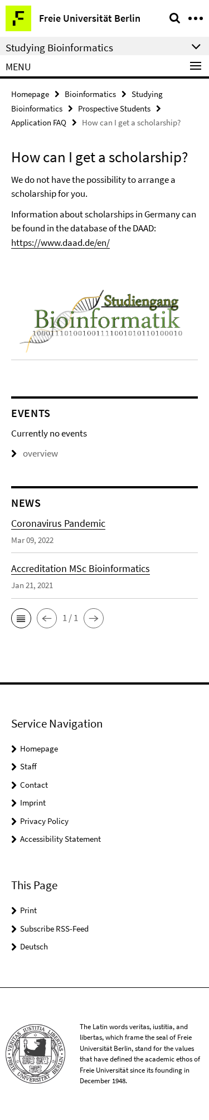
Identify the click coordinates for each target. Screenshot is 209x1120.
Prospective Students (114, 108)
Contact (34, 784)
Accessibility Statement (60, 838)
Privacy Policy (44, 821)
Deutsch (34, 946)
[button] (21, 618)
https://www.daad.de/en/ (60, 242)
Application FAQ (38, 122)
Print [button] (28, 910)
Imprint (33, 802)
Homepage (30, 94)
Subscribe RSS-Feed (54, 928)
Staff (28, 766)
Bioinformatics (90, 94)
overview (40, 453)
